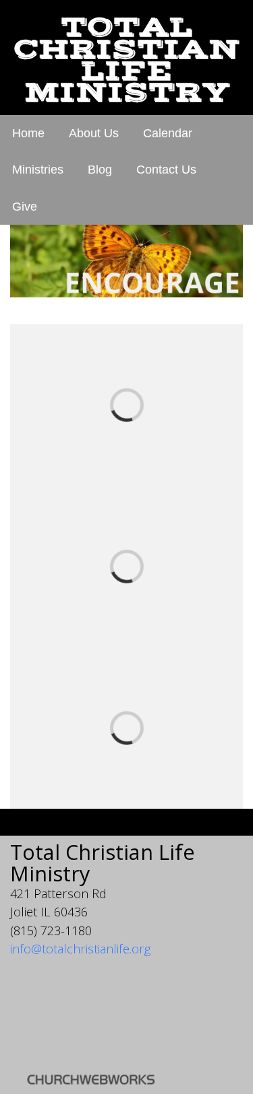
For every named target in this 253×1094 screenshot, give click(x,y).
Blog (100, 169)
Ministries (37, 169)
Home (28, 133)
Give (24, 206)
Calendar (167, 133)
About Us (94, 133)
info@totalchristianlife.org (80, 949)
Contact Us (166, 169)
